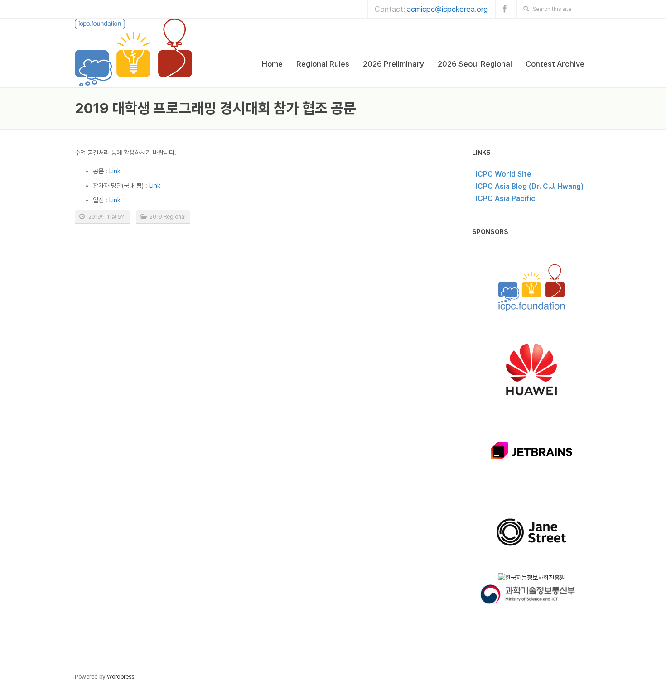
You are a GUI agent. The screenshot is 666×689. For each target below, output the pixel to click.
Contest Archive (555, 63)
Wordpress (120, 676)
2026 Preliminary (393, 63)
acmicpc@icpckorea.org (447, 9)
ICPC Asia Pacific (505, 198)
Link (115, 171)
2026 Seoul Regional (475, 63)
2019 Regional (168, 217)
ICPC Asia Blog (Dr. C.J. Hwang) (530, 186)
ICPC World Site (503, 174)
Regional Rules (322, 63)
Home (272, 63)
